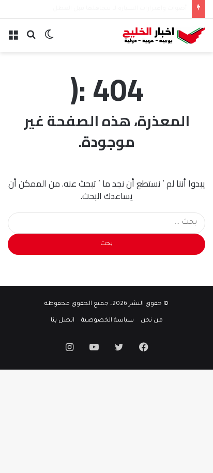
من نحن (152, 320)
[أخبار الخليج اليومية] (164, 35)
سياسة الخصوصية (107, 320)
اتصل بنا (62, 320)
